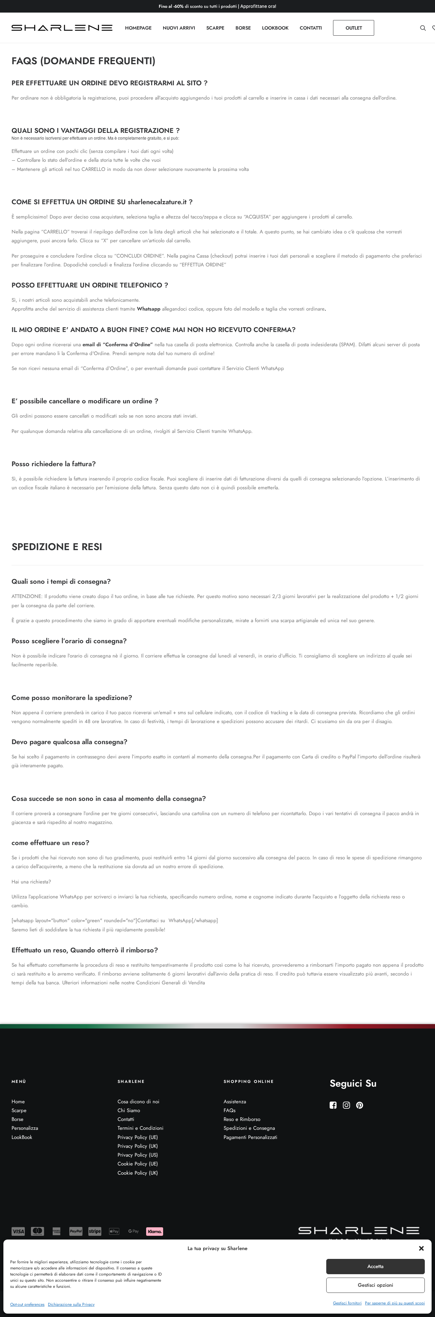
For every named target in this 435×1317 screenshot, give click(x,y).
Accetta (375, 1266)
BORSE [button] (243, 27)
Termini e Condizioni (140, 1128)
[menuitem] (138, 28)
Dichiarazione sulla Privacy (71, 1304)
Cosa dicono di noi (138, 1101)
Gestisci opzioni (375, 1285)
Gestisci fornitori (347, 1303)
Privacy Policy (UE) (138, 1137)
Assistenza (235, 1101)
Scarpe (19, 1110)
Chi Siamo (129, 1110)
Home (18, 1101)
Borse (17, 1119)
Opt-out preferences (27, 1304)
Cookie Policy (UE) (138, 1163)
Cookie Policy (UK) (138, 1173)
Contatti (126, 1119)
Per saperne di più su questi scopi (395, 1303)
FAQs (230, 1110)
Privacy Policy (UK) (138, 1146)
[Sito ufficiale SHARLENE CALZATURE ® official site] (64, 28)
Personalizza (25, 1128)
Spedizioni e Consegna (249, 1128)
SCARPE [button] (215, 27)
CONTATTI (311, 27)
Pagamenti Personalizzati (250, 1137)
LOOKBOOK (275, 27)
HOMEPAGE (138, 27)
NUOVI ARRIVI (179, 27)
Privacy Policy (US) (138, 1155)
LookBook (22, 1137)
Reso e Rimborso (242, 1119)
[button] (421, 1248)
